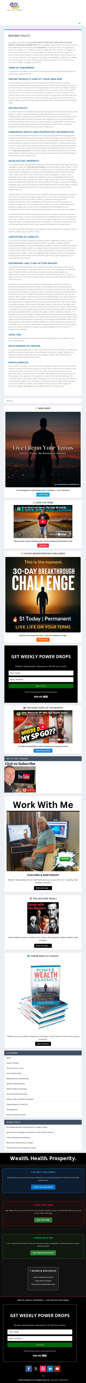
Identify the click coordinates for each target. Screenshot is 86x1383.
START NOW (43, 640)
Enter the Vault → (43, 946)
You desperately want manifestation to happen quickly (26, 1127)
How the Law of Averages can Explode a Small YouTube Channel (29, 1132)
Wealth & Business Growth (16, 1115)
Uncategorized (11, 1110)
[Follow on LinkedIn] (50, 1369)
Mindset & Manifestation (15, 1084)
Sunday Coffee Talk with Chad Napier (20, 1099)
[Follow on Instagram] (43, 1369)
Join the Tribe (43, 1220)
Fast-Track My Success (43, 1253)
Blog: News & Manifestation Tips (43, 1284)
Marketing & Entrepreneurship (17, 1079)
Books (8, 1058)
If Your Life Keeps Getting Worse (18, 1138)
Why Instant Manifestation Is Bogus (19, 1143)
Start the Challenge (43, 1187)
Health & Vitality (12, 1063)
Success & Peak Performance (16, 1094)
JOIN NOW (43, 545)
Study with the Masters (43, 1281)
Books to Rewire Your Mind (43, 1277)
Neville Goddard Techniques (16, 1089)
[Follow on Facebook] (29, 1369)
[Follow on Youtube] (57, 1369)
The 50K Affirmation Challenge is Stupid (21, 1148)
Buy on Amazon (43, 1044)
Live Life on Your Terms (14, 1068)
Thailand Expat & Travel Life (16, 1104)
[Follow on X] (36, 1369)
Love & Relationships (14, 1073)
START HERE (43, 495)
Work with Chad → (43, 888)
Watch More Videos (43, 751)
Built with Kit (41, 697)
